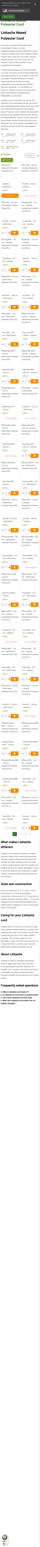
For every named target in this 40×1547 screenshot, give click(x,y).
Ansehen (10, 196)
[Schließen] (35, 4)
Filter (8, 160)
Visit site (8, 17)
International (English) (16, 11)
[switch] (5, 1544)
